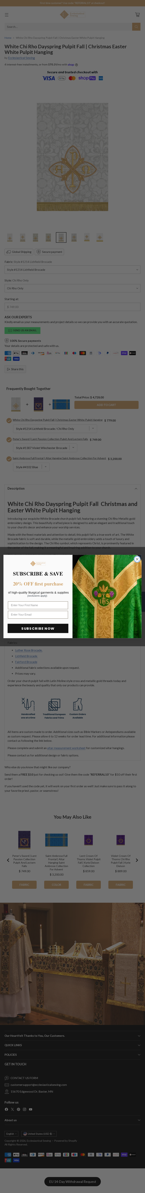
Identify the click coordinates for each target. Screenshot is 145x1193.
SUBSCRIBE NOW (38, 628)
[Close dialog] (137, 559)
